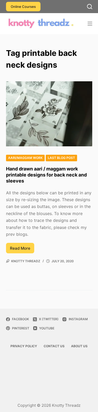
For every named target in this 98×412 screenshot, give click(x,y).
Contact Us (54, 346)
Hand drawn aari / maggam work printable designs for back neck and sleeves (46, 175)
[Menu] (90, 23)
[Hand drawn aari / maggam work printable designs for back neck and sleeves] (49, 113)
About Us (79, 346)
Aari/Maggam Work (25, 158)
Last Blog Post (61, 158)
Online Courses (23, 6)
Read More (22, 249)
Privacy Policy (23, 346)
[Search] (89, 6)
